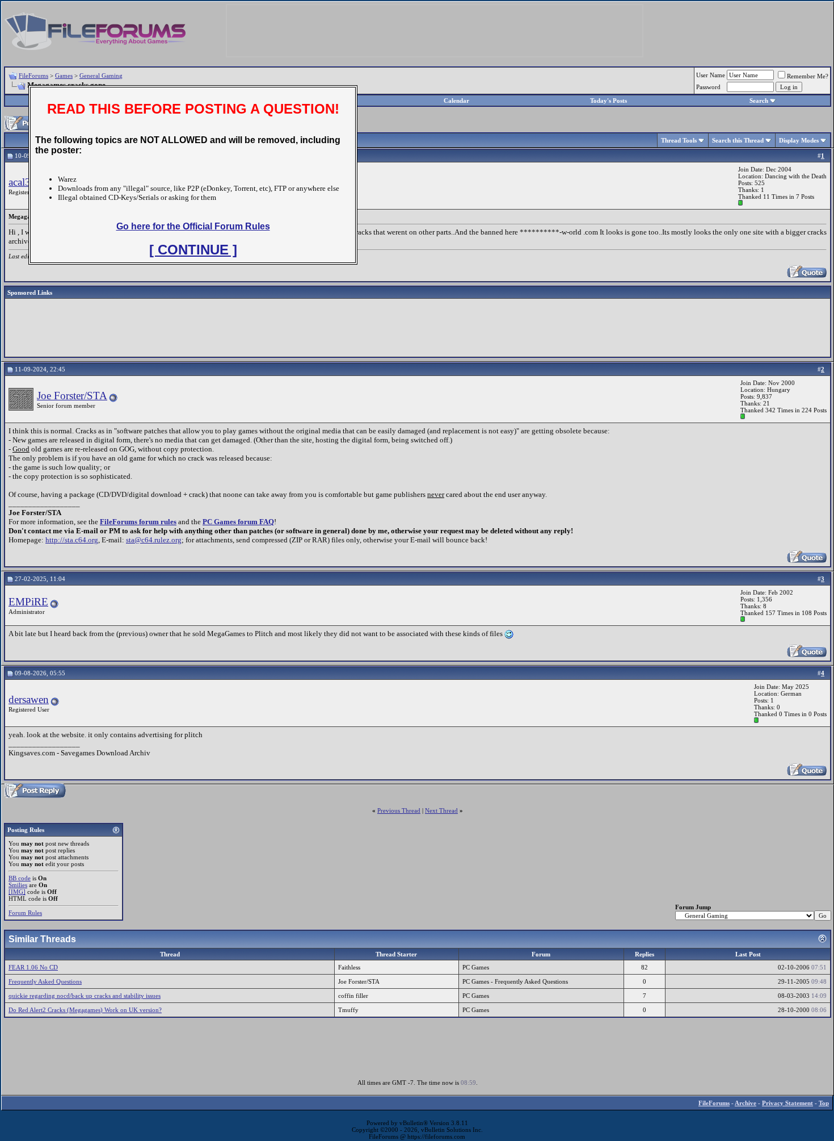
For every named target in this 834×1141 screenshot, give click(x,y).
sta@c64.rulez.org (154, 540)
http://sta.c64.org (71, 540)
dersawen (29, 699)
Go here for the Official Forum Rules (193, 226)
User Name (710, 75)
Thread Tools (679, 140)
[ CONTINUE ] (193, 249)
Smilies (18, 884)
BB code (20, 878)
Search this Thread (738, 140)
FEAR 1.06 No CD (33, 967)
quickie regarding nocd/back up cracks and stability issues (85, 995)
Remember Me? (807, 76)
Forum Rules (25, 912)
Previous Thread (398, 810)
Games (64, 75)
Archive (745, 1103)
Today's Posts (608, 100)
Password (708, 86)
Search (758, 100)
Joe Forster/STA (72, 396)
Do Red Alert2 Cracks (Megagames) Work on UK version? (85, 1009)
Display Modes (799, 140)
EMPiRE (28, 602)
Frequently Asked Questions (45, 981)
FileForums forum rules (138, 521)
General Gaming (101, 75)
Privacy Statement (787, 1103)
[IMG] (17, 891)
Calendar (456, 100)
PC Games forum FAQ (238, 521)
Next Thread (441, 810)
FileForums (33, 75)
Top (824, 1103)
